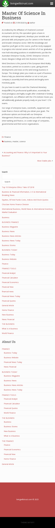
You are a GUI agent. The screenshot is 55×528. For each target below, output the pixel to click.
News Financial (8, 319)
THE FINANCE (8, 441)
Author (32, 22)
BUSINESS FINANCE (10, 222)
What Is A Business (10, 328)
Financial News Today (11, 296)
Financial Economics (10, 282)
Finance (7, 137)
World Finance (8, 333)
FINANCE (6, 349)
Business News (8, 231)
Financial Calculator (10, 277)
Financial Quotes (9, 301)
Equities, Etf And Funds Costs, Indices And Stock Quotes (25, 200)
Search (5, 172)
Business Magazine (10, 227)
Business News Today (11, 240)
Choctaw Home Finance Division (15, 204)
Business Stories (9, 245)
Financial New (7, 287)
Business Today (8, 254)
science (22, 141)
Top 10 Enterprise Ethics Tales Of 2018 (18, 187)
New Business (8, 314)
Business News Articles (11, 236)
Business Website (9, 259)
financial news (8, 291)
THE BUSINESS (8, 324)
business (8, 141)
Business (5, 217)
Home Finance (8, 310)
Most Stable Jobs (44, 161)
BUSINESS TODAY (9, 250)
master (15, 141)
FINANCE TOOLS (9, 268)
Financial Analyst (9, 273)
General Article (8, 305)
